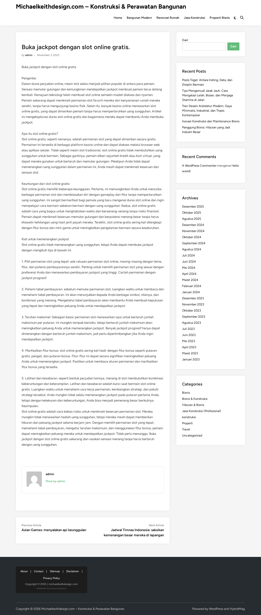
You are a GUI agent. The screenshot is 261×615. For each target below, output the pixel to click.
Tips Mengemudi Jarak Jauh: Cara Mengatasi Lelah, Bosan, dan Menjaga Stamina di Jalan (207, 95)
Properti (187, 423)
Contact (38, 571)
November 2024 (193, 231)
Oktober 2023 (191, 310)
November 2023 (193, 304)
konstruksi (189, 417)
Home (118, 17)
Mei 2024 (188, 267)
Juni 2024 (189, 261)
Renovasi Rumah (167, 17)
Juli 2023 (188, 329)
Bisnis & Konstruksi (195, 399)
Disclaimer (72, 571)
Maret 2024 (190, 280)
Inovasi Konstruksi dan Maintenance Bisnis (210, 121)
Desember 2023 (193, 298)
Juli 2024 (188, 255)
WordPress (216, 609)
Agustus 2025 (191, 219)
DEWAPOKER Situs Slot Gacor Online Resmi (51, 588)
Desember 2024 (193, 225)
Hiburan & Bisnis (193, 405)
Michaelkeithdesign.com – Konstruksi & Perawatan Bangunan (101, 6)
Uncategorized (192, 435)
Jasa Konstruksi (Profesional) (201, 411)
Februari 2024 (191, 286)
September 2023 (193, 316)
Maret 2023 (190, 353)
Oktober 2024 (191, 237)
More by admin (55, 481)
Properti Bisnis (220, 17)
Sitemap (55, 571)
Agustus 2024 (191, 249)
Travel (186, 429)
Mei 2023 (188, 341)
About (24, 571)
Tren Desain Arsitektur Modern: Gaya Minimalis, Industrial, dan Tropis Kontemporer (207, 110)
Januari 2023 (191, 359)
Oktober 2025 (191, 212)
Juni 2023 (189, 335)
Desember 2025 (193, 206)
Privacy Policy (51, 578)
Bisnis (186, 392)
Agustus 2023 (191, 323)
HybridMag (237, 609)
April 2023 (189, 347)
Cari (185, 40)
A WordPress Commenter (199, 165)
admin (28, 55)
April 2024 (189, 274)
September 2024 (193, 243)
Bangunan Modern (139, 17)
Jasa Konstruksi (194, 17)
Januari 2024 (191, 292)
